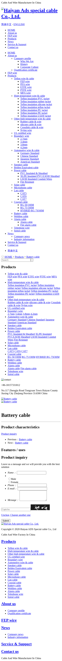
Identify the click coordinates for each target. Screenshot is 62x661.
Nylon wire (26, 130)
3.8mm (23, 144)
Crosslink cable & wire (31, 127)
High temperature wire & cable (29, 95)
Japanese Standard (29, 159)
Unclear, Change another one (16, 515)
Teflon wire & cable (24, 78)
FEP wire (12, 35)
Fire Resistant (27, 182)
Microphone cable (23, 187)
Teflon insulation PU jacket (34, 110)
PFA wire (25, 84)
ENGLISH (19, 24)
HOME (11, 30)
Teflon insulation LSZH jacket (35, 115)
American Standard (30, 161)
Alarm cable (20, 219)
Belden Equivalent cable (26, 167)
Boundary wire (21, 136)
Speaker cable (21, 164)
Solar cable (19, 184)
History (24, 64)
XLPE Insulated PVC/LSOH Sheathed (40, 176)
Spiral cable (20, 230)
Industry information (24, 239)
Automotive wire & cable (26, 150)
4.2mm (23, 147)
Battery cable (20, 213)
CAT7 (23, 199)
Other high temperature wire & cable (32, 118)
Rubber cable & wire (30, 121)
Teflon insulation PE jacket (33, 113)
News (11, 41)
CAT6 (23, 196)
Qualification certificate (25, 70)
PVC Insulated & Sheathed (34, 173)
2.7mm (23, 138)
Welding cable (21, 216)
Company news (22, 236)
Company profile (22, 58)
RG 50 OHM (27, 204)
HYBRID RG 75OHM (32, 210)
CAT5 (23, 193)
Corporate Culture (29, 67)
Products (12, 38)
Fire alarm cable (28, 225)
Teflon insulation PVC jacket (34, 98)
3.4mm (23, 141)
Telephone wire (22, 227)
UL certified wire (22, 133)
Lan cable (19, 190)
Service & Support (17, 44)
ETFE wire (26, 87)
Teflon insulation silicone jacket (36, 104)
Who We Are (27, 61)
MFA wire (25, 93)
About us (12, 33)
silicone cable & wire (30, 124)
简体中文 (6, 24)
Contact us (13, 47)
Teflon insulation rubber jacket (35, 101)
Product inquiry (9, 433)
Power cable (20, 170)
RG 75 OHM (27, 207)
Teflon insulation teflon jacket (35, 107)
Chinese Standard (29, 156)
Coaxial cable (21, 202)
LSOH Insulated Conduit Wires (36, 179)
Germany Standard (29, 153)
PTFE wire (25, 90)
